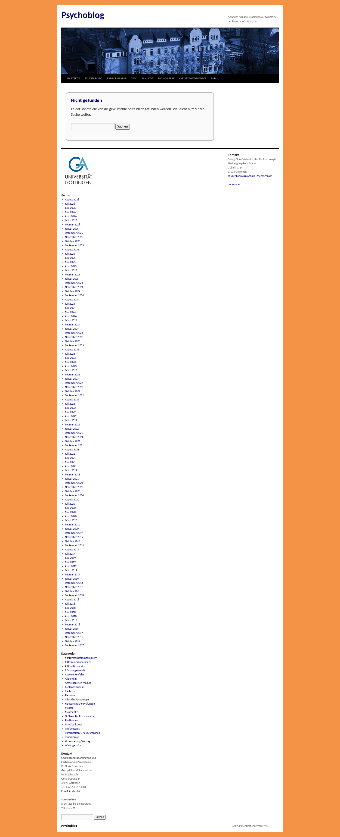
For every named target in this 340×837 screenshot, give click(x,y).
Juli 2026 (70, 204)
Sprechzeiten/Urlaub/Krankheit (82, 733)
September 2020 (74, 495)
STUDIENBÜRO (93, 78)
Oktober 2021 (72, 441)
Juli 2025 (70, 254)
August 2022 (72, 399)
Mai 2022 (70, 412)
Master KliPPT (73, 712)
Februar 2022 (72, 424)
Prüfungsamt (72, 729)
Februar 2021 (72, 474)
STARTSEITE (73, 78)
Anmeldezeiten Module (78, 683)
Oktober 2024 (72, 291)
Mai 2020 (70, 512)
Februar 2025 (72, 274)
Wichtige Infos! (73, 745)
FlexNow (70, 695)
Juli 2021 (70, 454)
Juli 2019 (70, 554)
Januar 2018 (72, 629)
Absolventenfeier (74, 674)
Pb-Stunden (71, 720)
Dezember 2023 (74, 333)
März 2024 (71, 320)
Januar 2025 (72, 279)
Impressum (234, 184)
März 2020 (71, 520)
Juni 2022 (70, 408)
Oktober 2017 (72, 641)
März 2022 (71, 420)
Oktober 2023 (72, 341)
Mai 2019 (70, 562)
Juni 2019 (70, 558)
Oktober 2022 (72, 391)
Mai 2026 (70, 212)
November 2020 (74, 487)
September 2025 (74, 245)
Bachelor (70, 691)
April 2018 (71, 616)
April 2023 (71, 366)
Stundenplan (72, 737)
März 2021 (71, 470)
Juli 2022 (70, 404)
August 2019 (72, 549)
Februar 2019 (72, 574)
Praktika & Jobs (73, 724)
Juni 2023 (70, 358)
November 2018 (74, 587)
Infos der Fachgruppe (77, 699)
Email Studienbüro (71, 791)
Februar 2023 (72, 374)
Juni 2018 (70, 608)
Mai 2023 (70, 362)
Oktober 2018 (72, 591)
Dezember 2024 (74, 283)
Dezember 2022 (74, 383)
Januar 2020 (72, 529)
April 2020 (71, 516)
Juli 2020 (70, 504)
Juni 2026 (70, 208)
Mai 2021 (70, 462)
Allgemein (71, 679)
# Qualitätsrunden (75, 666)
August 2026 (72, 199)
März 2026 (71, 220)
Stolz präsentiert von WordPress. (250, 826)
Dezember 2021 (74, 433)
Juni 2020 (70, 508)
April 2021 (71, 466)
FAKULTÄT (147, 78)
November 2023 (74, 337)
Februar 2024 (72, 324)
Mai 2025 (70, 262)
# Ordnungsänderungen (78, 662)
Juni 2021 (70, 458)
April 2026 (71, 216)
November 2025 (74, 237)
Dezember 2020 (74, 483)
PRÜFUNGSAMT (116, 78)
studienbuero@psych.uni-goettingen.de (250, 176)
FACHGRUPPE (166, 78)
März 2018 (71, 620)
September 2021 (74, 445)
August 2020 (72, 499)
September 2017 (74, 645)
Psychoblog (82, 15)
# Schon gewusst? (75, 670)
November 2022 (74, 387)
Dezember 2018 (74, 583)
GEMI (134, 78)
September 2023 (74, 345)
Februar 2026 (72, 224)
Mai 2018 (70, 612)
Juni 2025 (70, 258)
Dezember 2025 (74, 233)
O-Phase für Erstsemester (79, 716)
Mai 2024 (70, 312)
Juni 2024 (70, 308)
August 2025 (72, 249)
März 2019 (71, 570)
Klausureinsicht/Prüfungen (80, 704)
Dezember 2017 (74, 633)
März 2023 (71, 370)
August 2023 (72, 349)
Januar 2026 (72, 229)
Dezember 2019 (74, 533)
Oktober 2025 (72, 241)
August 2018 (72, 599)
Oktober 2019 (72, 541)
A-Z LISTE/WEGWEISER (192, 78)
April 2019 (71, 566)
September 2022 (74, 395)
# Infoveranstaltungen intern (81, 658)
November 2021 (74, 437)
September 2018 (74, 595)
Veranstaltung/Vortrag (77, 741)
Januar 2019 (72, 579)
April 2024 (71, 316)
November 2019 (74, 537)
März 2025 (71, 270)
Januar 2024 (72, 329)
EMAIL (215, 78)
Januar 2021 (72, 479)
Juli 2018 (70, 604)
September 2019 (74, 545)
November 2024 (74, 287)
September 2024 (74, 295)
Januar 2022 (72, 429)
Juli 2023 (70, 354)
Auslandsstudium (74, 687)
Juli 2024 (70, 304)
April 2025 (71, 266)
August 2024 (72, 299)
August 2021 (72, 449)
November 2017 (74, 637)
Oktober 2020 (72, 491)
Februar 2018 (72, 624)
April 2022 (71, 416)
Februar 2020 (72, 524)
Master (69, 708)
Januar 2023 (72, 379)
